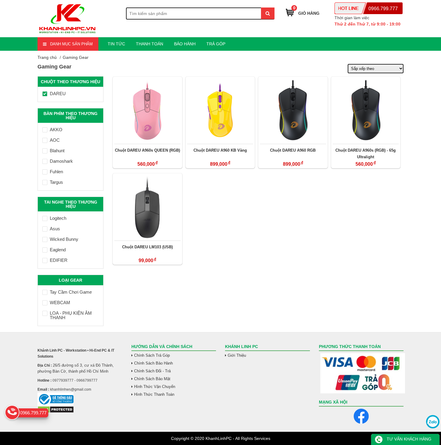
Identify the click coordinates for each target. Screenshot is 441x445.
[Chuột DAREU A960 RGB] (293, 110)
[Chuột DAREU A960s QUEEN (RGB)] (147, 110)
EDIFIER (59, 260)
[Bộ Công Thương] (80, 399)
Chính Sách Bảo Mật (152, 379)
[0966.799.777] (12, 412)
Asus (55, 228)
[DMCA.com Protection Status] (56, 411)
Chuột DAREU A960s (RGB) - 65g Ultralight (365, 153)
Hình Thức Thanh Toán (154, 394)
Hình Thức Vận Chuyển (154, 386)
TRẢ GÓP (215, 43)
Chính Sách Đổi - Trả (152, 371)
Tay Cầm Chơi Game (71, 292)
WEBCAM (60, 302)
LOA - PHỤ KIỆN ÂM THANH (71, 315)
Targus (56, 182)
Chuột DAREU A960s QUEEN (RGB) (147, 150)
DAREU (58, 93)
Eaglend (58, 249)
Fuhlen (56, 171)
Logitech (58, 218)
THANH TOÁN (149, 43)
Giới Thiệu (237, 355)
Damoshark (61, 161)
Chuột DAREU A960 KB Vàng (220, 150)
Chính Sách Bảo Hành (153, 363)
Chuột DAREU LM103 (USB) (147, 247)
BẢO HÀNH (185, 43)
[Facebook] (361, 416)
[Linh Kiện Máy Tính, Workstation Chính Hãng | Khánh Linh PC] (68, 33)
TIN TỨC (116, 43)
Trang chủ (47, 57)
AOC (55, 140)
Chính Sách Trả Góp (152, 355)
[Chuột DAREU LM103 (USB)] (147, 207)
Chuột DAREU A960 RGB (293, 150)
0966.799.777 (383, 8)
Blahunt (57, 150)
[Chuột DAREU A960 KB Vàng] (220, 110)
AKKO (56, 129)
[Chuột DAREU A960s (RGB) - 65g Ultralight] (366, 110)
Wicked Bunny (64, 239)
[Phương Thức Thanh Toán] (361, 373)
